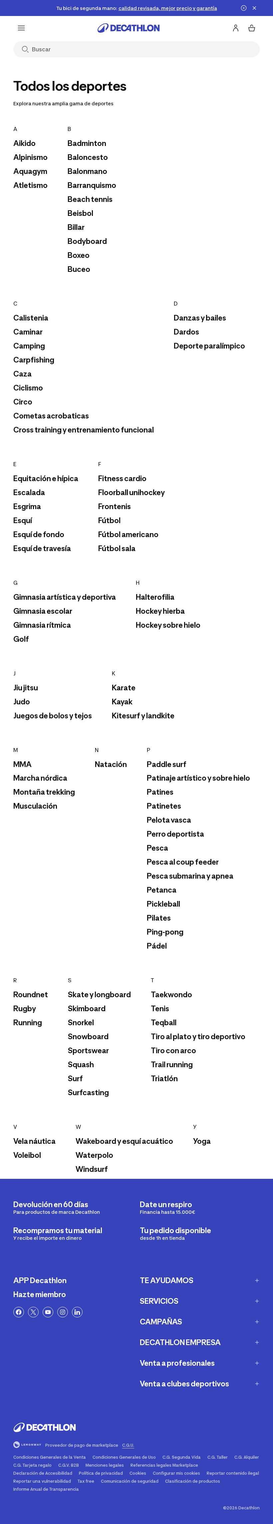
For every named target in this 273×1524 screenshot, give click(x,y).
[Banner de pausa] (243, 8)
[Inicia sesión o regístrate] (236, 28)
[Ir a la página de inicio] (128, 28)
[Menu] (21, 28)
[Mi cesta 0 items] (252, 28)
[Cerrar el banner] (254, 8)
